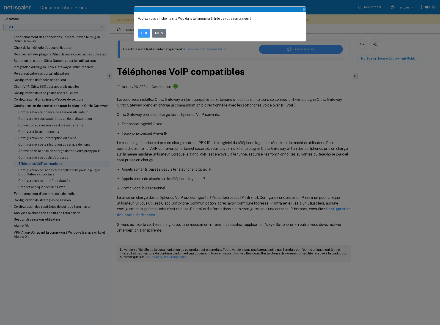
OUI (144, 33)
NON (159, 33)
